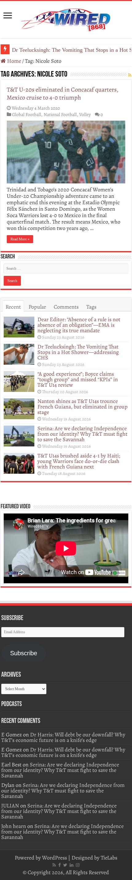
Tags (91, 306)
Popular (37, 306)
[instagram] (77, 865)
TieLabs (109, 857)
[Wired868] (66, 18)
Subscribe (23, 653)
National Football (60, 114)
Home (13, 61)
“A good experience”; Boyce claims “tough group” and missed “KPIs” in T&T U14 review (77, 379)
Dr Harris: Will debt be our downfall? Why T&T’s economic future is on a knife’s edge (63, 737)
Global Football (26, 114)
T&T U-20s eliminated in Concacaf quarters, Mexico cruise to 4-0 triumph (62, 93)
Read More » (19, 239)
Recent (13, 306)
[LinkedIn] (71, 865)
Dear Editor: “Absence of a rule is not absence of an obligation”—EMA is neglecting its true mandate (78, 325)
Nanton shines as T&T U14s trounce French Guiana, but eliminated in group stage (82, 406)
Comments (66, 306)
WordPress (54, 857)
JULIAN (10, 805)
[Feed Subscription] (129, 75)
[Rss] (54, 865)
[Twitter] (65, 865)
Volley (85, 114)
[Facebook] (59, 865)
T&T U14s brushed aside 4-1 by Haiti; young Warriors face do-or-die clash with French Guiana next (78, 461)
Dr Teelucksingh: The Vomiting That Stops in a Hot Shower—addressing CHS (78, 352)
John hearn (13, 826)
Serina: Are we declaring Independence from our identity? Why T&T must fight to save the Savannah (82, 434)
